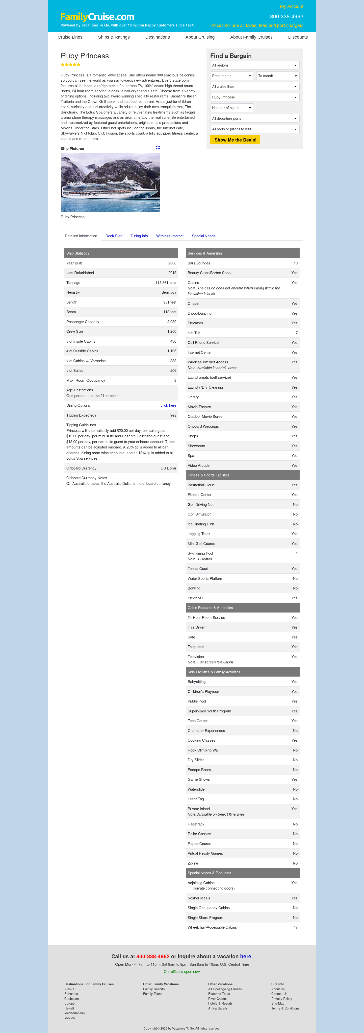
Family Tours (152, 993)
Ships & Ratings (114, 37)
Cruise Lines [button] (70, 37)
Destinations (157, 37)
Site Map (277, 1003)
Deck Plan (113, 235)
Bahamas (71, 993)
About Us (278, 988)
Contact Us (279, 993)
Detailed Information (81, 235)
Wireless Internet (169, 235)
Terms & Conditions (285, 1008)
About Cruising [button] (200, 37)
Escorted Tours (219, 993)
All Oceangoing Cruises (225, 988)
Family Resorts (154, 988)
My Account (291, 6)
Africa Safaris (218, 1008)
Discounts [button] (298, 37)
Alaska (69, 988)
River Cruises (218, 998)
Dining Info (139, 235)
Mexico (69, 1017)
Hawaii (69, 1008)
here (245, 956)
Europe (69, 1003)
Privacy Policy (281, 998)
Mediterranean (74, 1012)
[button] (68, 182)
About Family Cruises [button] (251, 37)
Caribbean (71, 998)
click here (168, 405)
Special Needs (203, 235)
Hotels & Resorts (220, 1003)
